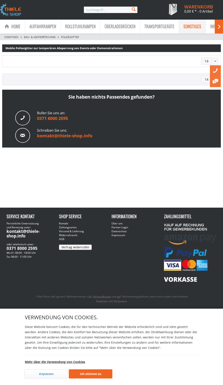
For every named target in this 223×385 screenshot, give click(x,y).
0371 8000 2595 (52, 118)
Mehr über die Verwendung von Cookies (55, 362)
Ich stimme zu (90, 374)
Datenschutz (119, 231)
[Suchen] (134, 9)
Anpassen (46, 374)
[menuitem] (110, 10)
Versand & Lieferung (71, 231)
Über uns (117, 223)
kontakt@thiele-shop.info (64, 136)
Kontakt (63, 223)
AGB (61, 239)
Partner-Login (120, 227)
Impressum (118, 235)
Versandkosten (102, 296)
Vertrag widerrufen (75, 247)
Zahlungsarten (68, 227)
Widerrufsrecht (68, 235)
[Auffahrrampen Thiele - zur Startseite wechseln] (10, 10)
